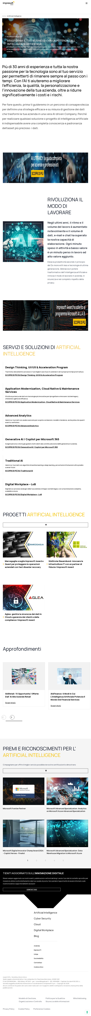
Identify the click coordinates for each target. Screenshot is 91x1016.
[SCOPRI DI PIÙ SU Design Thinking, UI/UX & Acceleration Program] (45, 370)
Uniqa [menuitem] (36, 954)
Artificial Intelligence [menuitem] (45, 912)
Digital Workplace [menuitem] (44, 930)
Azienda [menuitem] (37, 946)
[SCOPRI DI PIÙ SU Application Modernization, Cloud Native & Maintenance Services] (45, 394)
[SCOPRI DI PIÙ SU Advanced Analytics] (45, 419)
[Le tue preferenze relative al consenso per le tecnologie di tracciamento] (87, 1012)
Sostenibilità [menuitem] (38, 958)
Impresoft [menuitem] (37, 950)
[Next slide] (12, 717)
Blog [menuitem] (36, 936)
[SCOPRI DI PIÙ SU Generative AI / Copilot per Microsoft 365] (45, 442)
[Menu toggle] (86, 3)
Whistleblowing (79, 998)
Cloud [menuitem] (37, 924)
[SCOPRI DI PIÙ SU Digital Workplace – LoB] (45, 488)
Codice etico (38, 967)
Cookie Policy (24, 1009)
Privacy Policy (8, 1009)
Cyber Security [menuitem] (42, 918)
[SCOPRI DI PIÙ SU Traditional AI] (45, 464)
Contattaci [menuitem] (38, 963)
